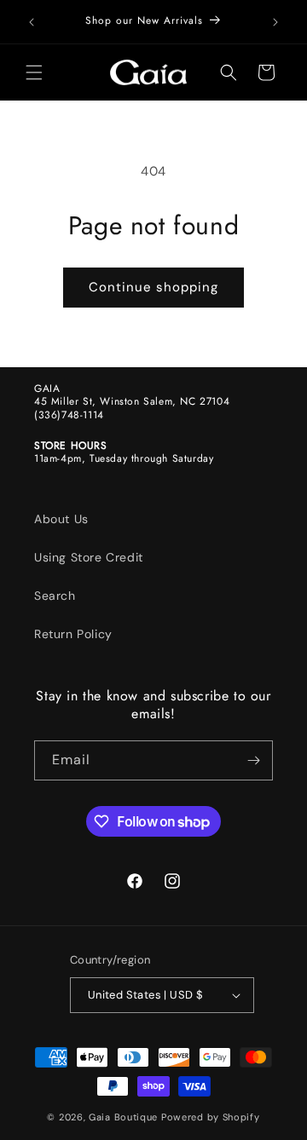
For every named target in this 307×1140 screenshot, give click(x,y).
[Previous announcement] (31, 22)
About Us (61, 519)
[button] (34, 72)
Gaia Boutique (123, 1117)
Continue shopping (153, 287)
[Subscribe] (253, 760)
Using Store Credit (88, 557)
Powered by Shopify (210, 1117)
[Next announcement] (275, 22)
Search (55, 595)
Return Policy (73, 634)
